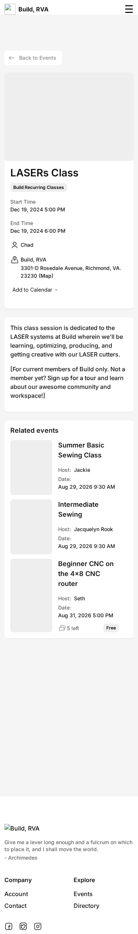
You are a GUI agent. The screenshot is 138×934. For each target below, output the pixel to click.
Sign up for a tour (71, 378)
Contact (15, 905)
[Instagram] (37, 926)
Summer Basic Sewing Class (81, 450)
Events (83, 894)
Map (46, 276)
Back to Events (37, 58)
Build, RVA (33, 9)
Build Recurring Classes (38, 187)
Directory (86, 905)
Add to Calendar (32, 290)
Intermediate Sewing (78, 509)
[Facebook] (8, 926)
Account (16, 894)
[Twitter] (23, 926)
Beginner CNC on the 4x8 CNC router (86, 573)
